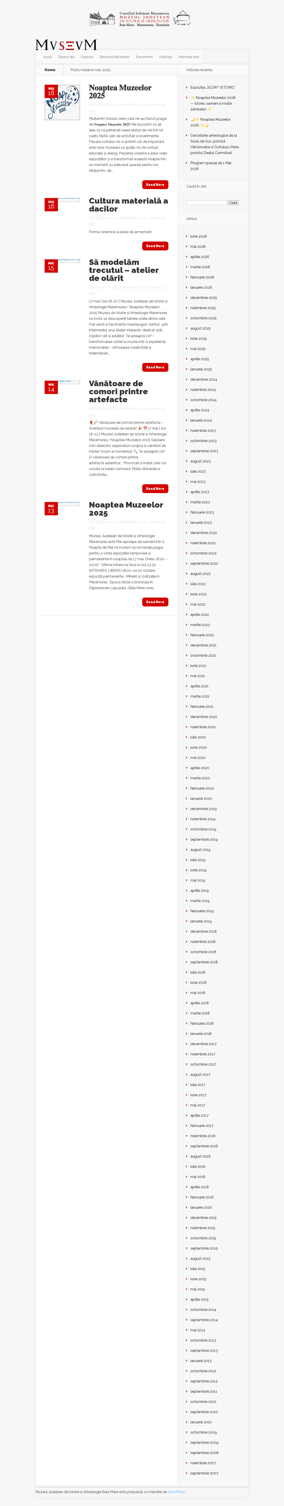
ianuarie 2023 (201, 522)
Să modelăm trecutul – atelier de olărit (124, 270)
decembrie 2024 (203, 379)
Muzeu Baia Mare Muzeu (128, 105)
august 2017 (200, 1074)
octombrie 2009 (203, 1432)
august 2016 (200, 1156)
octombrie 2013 (203, 1340)
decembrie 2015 (203, 1218)
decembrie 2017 (203, 1044)
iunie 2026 (198, 236)
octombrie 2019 (203, 829)
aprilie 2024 (199, 410)
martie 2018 (200, 1013)
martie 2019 (200, 901)
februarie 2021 (201, 706)
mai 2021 (197, 676)
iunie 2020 (198, 747)
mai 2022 (197, 604)
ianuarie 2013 (200, 1361)
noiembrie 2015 (202, 1228)
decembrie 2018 (203, 931)
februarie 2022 (202, 635)
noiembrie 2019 (202, 819)
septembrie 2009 (204, 1442)
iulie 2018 (197, 972)
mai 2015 (197, 1289)
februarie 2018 (202, 1023)
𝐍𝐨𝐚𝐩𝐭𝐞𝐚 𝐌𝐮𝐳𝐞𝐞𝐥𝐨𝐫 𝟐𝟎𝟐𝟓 (120, 91)
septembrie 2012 (204, 1381)
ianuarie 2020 (201, 798)
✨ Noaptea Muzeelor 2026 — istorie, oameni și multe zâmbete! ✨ (213, 103)
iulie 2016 (197, 1166)
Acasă (47, 57)
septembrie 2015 (204, 1248)
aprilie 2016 (199, 1187)
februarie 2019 (202, 911)
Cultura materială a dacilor (128, 204)
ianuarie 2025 (201, 369)
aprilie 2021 (199, 686)
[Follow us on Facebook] (208, 57)
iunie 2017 (198, 1095)
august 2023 (200, 461)
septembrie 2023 (204, 451)
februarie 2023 (202, 512)
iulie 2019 (197, 860)
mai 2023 (197, 482)
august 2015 (200, 1258)
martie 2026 (200, 267)
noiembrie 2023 (203, 430)
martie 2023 (200, 502)
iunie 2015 (198, 1279)
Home (50, 70)
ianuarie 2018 (201, 1034)
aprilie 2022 (199, 614)
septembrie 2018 (204, 962)
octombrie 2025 (203, 318)
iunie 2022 (198, 594)
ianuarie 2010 (201, 1422)
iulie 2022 (198, 584)
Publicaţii (166, 57)
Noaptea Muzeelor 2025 (126, 508)
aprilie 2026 (199, 257)
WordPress (177, 1492)
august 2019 (200, 850)
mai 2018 (197, 993)
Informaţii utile (189, 57)
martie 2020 (200, 778)
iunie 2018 (198, 982)
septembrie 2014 (204, 1320)
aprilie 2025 (199, 359)
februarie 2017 (201, 1126)
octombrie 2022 (203, 553)
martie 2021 (199, 696)
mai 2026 (198, 246)
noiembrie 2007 (203, 1463)
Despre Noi (66, 57)
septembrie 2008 (204, 1453)
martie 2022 (200, 625)
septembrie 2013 (204, 1350)
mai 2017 (197, 1105)
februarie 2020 (202, 788)
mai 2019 (197, 880)
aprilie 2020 (199, 768)
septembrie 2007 (204, 1473)
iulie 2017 (197, 1085)
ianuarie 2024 (201, 420)
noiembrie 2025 (203, 308)
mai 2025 (197, 349)
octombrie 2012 (203, 1371)
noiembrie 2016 (202, 1136)
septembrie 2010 (204, 1412)
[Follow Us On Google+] (220, 57)
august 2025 (200, 328)
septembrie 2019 (204, 839)
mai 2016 (197, 1177)
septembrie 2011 (203, 1391)
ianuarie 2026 (201, 287)
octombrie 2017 (203, 1064)
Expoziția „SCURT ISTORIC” (212, 87)
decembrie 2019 (203, 809)
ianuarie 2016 (201, 1207)
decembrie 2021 (203, 645)
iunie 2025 (198, 338)
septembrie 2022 (204, 563)
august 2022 (200, 574)
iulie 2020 (198, 737)
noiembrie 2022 (203, 543)
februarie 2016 (202, 1197)
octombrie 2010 (203, 1402)
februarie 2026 (202, 277)
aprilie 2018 (199, 1003)
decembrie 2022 (203, 533)
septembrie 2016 (204, 1146)
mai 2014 (197, 1330)
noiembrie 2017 (202, 1054)
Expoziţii (87, 57)
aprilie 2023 (199, 492)
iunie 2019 (198, 870)
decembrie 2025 (203, 298)
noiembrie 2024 (203, 390)
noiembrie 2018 (202, 942)
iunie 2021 (198, 666)
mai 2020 (198, 758)
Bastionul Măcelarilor (115, 57)
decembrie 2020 (203, 717)
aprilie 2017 (199, 1115)
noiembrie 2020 (203, 727)
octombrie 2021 (203, 655)
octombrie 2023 (203, 441)
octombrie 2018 (203, 952)
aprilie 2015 (199, 1299)
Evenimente (144, 57)
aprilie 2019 (199, 890)
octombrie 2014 (203, 1310)
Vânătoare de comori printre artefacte (118, 391)
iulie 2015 (197, 1269)
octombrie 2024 (203, 400)
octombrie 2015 (203, 1238)
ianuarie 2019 (201, 921)
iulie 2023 (198, 471)
